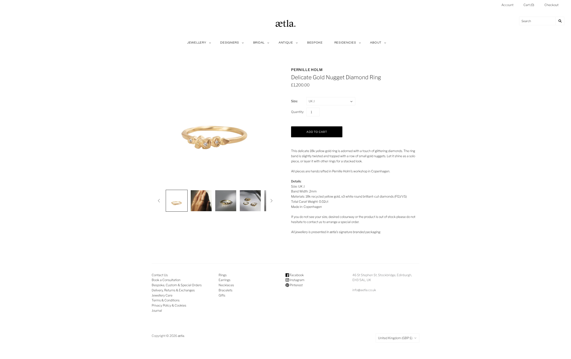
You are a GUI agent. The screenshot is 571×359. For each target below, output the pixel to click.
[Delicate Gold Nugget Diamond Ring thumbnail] (177, 201)
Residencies (345, 42)
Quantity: (297, 112)
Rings (223, 275)
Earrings (224, 280)
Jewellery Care (162, 295)
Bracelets (225, 290)
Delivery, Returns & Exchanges (173, 290)
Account (507, 5)
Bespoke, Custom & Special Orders (177, 285)
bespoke (315, 42)
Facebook (296, 275)
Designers (229, 42)
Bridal (259, 42)
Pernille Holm (307, 70)
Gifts (222, 295)
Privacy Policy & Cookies (169, 305)
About (375, 42)
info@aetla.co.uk (364, 290)
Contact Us (160, 275)
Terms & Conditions (166, 300)
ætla (181, 336)
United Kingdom (395, 338)
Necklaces (226, 285)
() (528, 5)
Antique (286, 42)
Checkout (551, 5)
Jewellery (196, 42)
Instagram (296, 280)
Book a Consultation (166, 280)
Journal (157, 310)
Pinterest (296, 285)
